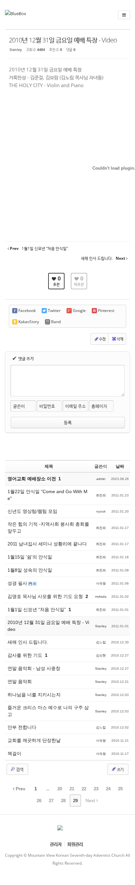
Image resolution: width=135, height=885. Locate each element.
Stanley (16, 49)
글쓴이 (19, 406)
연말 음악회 (20, 681)
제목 (49, 466)
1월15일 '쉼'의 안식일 (30, 557)
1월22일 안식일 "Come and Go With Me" (47, 495)
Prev (19, 788)
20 (59, 788)
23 (96, 788)
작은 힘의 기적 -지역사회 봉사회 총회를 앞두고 (48, 527)
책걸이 (14, 753)
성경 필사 (18, 583)
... (47, 788)
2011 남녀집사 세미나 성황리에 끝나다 (47, 543)
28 (63, 800)
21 (71, 788)
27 (51, 800)
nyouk (101, 511)
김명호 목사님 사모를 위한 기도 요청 (46, 596)
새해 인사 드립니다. (28, 642)
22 (84, 788)
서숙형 (101, 583)
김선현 (101, 655)
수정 (102, 339)
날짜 (120, 466)
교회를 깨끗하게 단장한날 (34, 740)
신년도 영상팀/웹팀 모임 (32, 511)
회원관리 (75, 844)
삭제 (120, 339)
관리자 (56, 844)
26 (39, 800)
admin (101, 479)
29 (75, 800)
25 (120, 788)
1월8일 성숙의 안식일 (30, 570)
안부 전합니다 (22, 727)
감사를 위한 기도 (26, 655)
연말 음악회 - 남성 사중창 (34, 668)
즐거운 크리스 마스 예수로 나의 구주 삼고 (48, 711)
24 (108, 788)
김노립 (101, 642)
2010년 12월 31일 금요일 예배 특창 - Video (63, 40)
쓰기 (120, 769)
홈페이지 (99, 406)
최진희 (101, 495)
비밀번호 (47, 406)
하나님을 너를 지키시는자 (34, 694)
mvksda (100, 596)
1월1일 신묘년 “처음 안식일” (37, 609)
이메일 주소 (75, 406)
